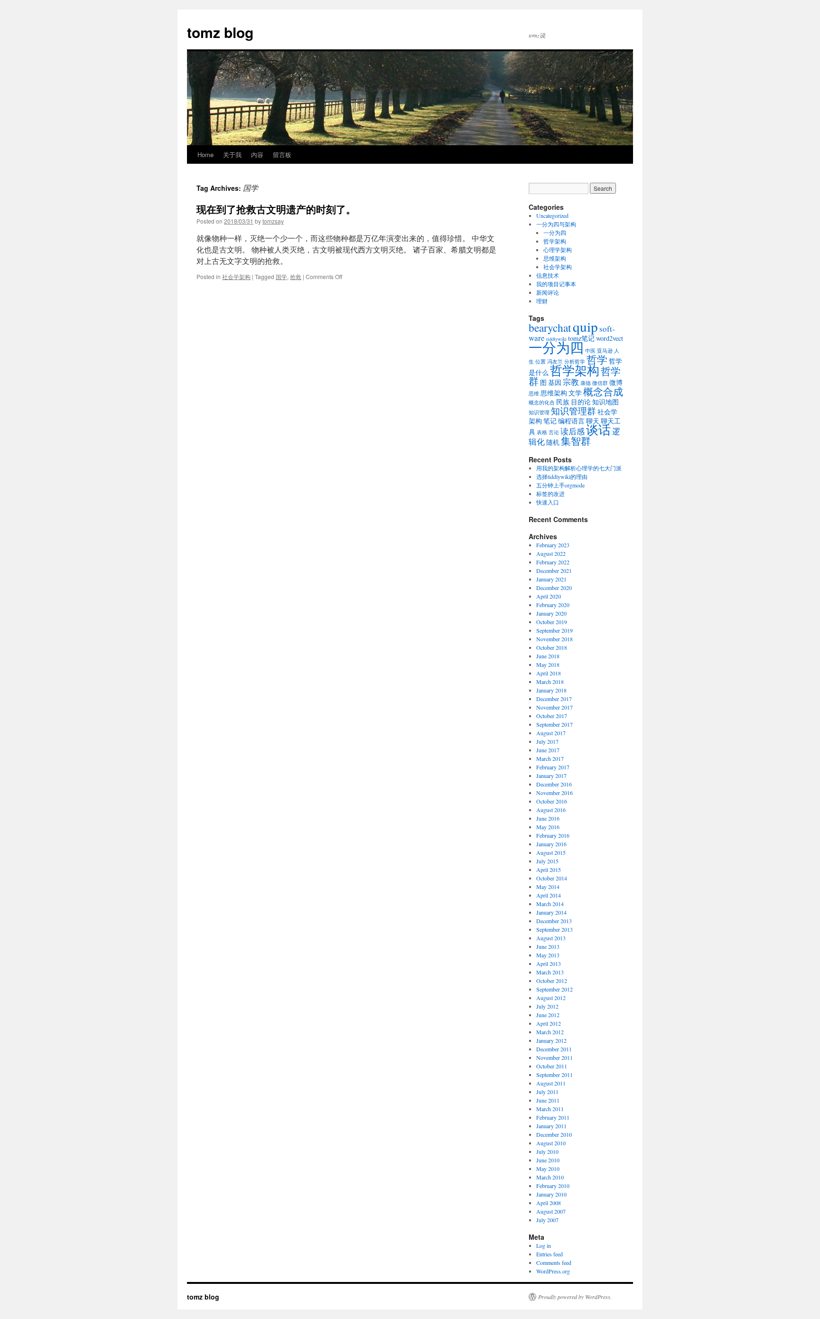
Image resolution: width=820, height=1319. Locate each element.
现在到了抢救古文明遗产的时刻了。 (276, 209)
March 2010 (550, 1177)
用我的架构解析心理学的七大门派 (579, 468)
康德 (585, 383)
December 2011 (554, 1049)
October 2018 (551, 647)
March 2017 (550, 758)
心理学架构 (557, 249)
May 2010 (547, 1168)
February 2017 (552, 767)
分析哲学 (574, 361)
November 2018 (554, 639)
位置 (540, 361)
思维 (534, 393)
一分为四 (554, 232)
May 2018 (547, 664)
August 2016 (551, 810)
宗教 (571, 381)
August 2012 (551, 997)
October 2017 (551, 716)
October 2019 (551, 622)
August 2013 (551, 938)
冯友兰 (555, 361)
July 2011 (547, 1091)
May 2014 (547, 886)
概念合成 (603, 391)
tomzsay (273, 221)
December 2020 (554, 587)
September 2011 (554, 1074)
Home (205, 154)
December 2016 (554, 784)
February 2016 (552, 835)
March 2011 (550, 1109)
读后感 (572, 431)
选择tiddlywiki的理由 (561, 476)
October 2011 (551, 1066)
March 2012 (550, 1032)
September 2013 (554, 929)
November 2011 (554, 1057)
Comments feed (553, 1262)
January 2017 (551, 775)
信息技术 (547, 275)
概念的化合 (542, 402)
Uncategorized (552, 215)
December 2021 (554, 570)
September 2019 (554, 630)
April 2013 (548, 963)
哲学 (597, 359)
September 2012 (554, 989)
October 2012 (551, 980)
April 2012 (548, 1023)
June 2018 (547, 656)
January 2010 (551, 1194)
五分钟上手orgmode (560, 485)
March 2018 (550, 681)
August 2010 (551, 1143)
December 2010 (554, 1134)
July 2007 (547, 1220)
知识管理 (539, 412)
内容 (257, 154)
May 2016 (547, 827)
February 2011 (552, 1117)
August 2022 (551, 553)
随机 (552, 442)
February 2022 (552, 562)
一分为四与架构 (556, 224)
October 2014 (551, 878)
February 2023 (552, 545)
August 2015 (551, 852)
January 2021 (551, 579)
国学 (281, 276)
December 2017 (554, 698)
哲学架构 (554, 241)
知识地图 (605, 401)
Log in (543, 1245)
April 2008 (548, 1203)
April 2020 (548, 596)
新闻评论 (547, 292)
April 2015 (548, 869)
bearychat (550, 327)
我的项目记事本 (556, 284)
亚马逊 (605, 350)
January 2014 (551, 912)
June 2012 (547, 1015)
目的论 (581, 401)
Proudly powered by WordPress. (575, 1296)
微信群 (600, 383)
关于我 (232, 154)
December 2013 (554, 921)
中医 (590, 350)
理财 (542, 301)
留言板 (282, 154)
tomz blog (220, 32)
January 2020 (551, 613)
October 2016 (551, 801)
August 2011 (551, 1083)
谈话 (598, 429)
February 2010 (552, 1185)
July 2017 (547, 741)
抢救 (295, 276)
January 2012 (551, 1040)
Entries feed (549, 1254)
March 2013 (550, 972)
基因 (554, 382)
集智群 (576, 441)
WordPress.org (553, 1271)
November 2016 (554, 792)
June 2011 (547, 1100)
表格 (542, 432)
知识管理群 (573, 411)
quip (585, 326)
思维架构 (554, 258)
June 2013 (547, 946)
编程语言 (571, 420)
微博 (616, 382)
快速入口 (547, 502)
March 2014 (550, 903)
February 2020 (552, 604)
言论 (554, 432)
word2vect (609, 338)
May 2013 (547, 955)
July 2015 (547, 861)
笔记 (550, 420)
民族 (562, 401)
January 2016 (551, 844)
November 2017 (554, 707)
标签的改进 (550, 493)
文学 (575, 392)
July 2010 (547, 1151)
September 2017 (554, 724)
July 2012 (547, 1006)
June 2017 (547, 750)
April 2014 (548, 895)
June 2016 (547, 818)
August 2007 (551, 1211)
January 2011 (551, 1126)
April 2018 (548, 673)
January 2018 (551, 690)
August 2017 (551, 733)
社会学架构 (236, 276)
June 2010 (547, 1160)
